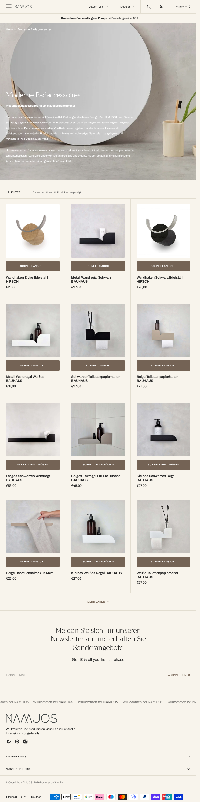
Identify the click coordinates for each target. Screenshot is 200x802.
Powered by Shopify (51, 782)
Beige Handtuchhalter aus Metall (30, 573)
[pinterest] (17, 741)
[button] (8, 6)
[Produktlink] (33, 231)
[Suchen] (148, 6)
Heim (9, 29)
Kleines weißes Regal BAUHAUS (96, 573)
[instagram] (25, 741)
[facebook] (9, 741)
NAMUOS (26, 782)
